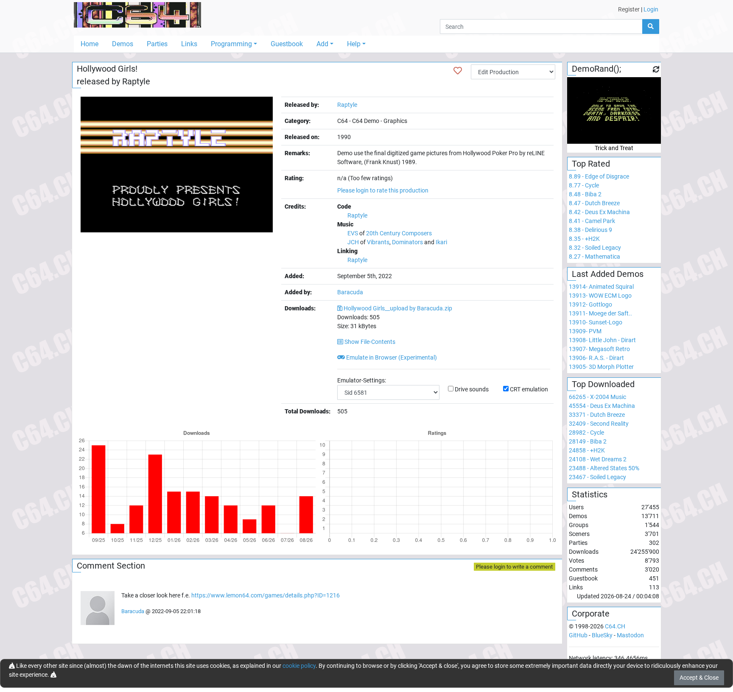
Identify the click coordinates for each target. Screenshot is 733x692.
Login (650, 9)
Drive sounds (472, 389)
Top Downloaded (603, 384)
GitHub (578, 635)
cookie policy (299, 665)
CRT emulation (529, 389)
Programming (231, 44)
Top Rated (591, 164)
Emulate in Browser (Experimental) (391, 357)
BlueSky (602, 635)
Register (629, 9)
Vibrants (378, 242)
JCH (353, 242)
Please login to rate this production (382, 190)
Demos (122, 44)
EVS (352, 233)
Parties (157, 44)
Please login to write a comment (514, 567)
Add (322, 44)
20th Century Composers (399, 233)
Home (89, 44)
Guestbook (287, 44)
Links (189, 44)
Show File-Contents (369, 341)
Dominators (407, 242)
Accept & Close (699, 677)
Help (354, 44)
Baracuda (350, 292)
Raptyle (136, 81)
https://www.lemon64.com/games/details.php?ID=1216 (265, 595)
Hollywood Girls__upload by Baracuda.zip (398, 308)
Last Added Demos (607, 274)
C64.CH (615, 626)
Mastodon (630, 635)
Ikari (441, 242)
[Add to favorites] (457, 71)
